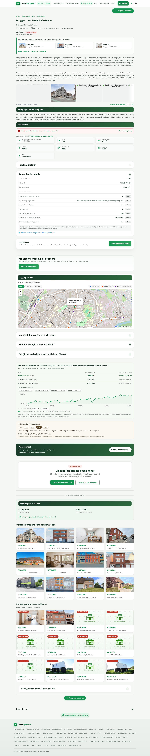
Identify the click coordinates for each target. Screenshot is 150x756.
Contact (39, 745)
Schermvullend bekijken (117, 104)
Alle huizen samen (24, 376)
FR (136, 3)
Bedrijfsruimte (34, 741)
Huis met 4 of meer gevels (27, 383)
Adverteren (72, 741)
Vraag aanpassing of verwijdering (41, 136)
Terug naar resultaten (124, 11)
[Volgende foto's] (132, 104)
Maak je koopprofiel (28, 266)
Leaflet (119, 327)
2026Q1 (130, 406)
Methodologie (126, 741)
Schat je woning (86, 3)
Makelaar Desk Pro (95, 733)
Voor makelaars (46, 741)
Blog (95, 3)
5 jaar (39, 427)
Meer (113, 3)
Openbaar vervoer (124, 286)
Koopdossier (83, 733)
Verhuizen (132, 733)
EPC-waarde (68, 729)
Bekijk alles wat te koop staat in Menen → (32, 51)
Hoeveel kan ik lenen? (34, 733)
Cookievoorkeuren (75, 745)
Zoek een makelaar (121, 737)
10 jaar (45, 427)
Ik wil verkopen (82, 741)
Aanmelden (123, 3)
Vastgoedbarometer (72, 3)
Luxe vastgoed (104, 3)
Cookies (53, 745)
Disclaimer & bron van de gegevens (75, 715)
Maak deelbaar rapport (120, 244)
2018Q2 (80, 406)
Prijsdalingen (45, 729)
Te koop (40, 3)
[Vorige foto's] (127, 104)
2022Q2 (107, 406)
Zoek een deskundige (20, 741)
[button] (75, 307)
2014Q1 (52, 406)
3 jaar (32, 427)
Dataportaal (92, 729)
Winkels (107, 286)
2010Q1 (27, 406)
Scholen (95, 286)
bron (55, 228)
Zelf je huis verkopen (106, 737)
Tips (102, 741)
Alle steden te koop (20, 737)
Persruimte (17, 745)
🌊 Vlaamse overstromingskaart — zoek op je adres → (37, 233)
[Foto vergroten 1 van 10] (33, 93)
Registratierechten (110, 733)
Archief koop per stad (50, 737)
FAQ (33, 745)
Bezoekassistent (61, 733)
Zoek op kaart (111, 729)
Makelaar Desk (122, 729)
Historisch (38, 286)
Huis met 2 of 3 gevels (25, 380)
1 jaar (26, 427)
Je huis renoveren (92, 737)
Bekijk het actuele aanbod (62, 482)
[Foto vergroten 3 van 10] (89, 93)
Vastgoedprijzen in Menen (87, 482)
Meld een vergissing (125, 131)
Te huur (47, 3)
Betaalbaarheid (57, 729)
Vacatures (26, 745)
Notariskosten (122, 733)
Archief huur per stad (65, 737)
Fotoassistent (72, 733)
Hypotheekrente (19, 733)
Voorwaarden (62, 745)
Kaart (21, 286)
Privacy (46, 745)
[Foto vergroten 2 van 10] (63, 93)
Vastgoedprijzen (57, 3)
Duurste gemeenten (80, 729)
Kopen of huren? (48, 733)
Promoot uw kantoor (59, 741)
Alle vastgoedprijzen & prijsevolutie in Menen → (37, 517)
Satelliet (29, 286)
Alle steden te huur (34, 737)
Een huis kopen (79, 737)
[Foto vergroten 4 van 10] (115, 93)
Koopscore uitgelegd (113, 741)
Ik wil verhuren (94, 741)
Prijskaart (101, 729)
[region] (75, 308)
